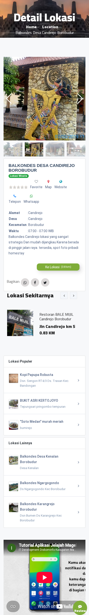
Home (31, 27)
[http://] (60, 181)
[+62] (15, 196)
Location (50, 27)
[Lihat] (44, 98)
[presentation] (64, 295)
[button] (80, 98)
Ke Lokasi (58, 267)
